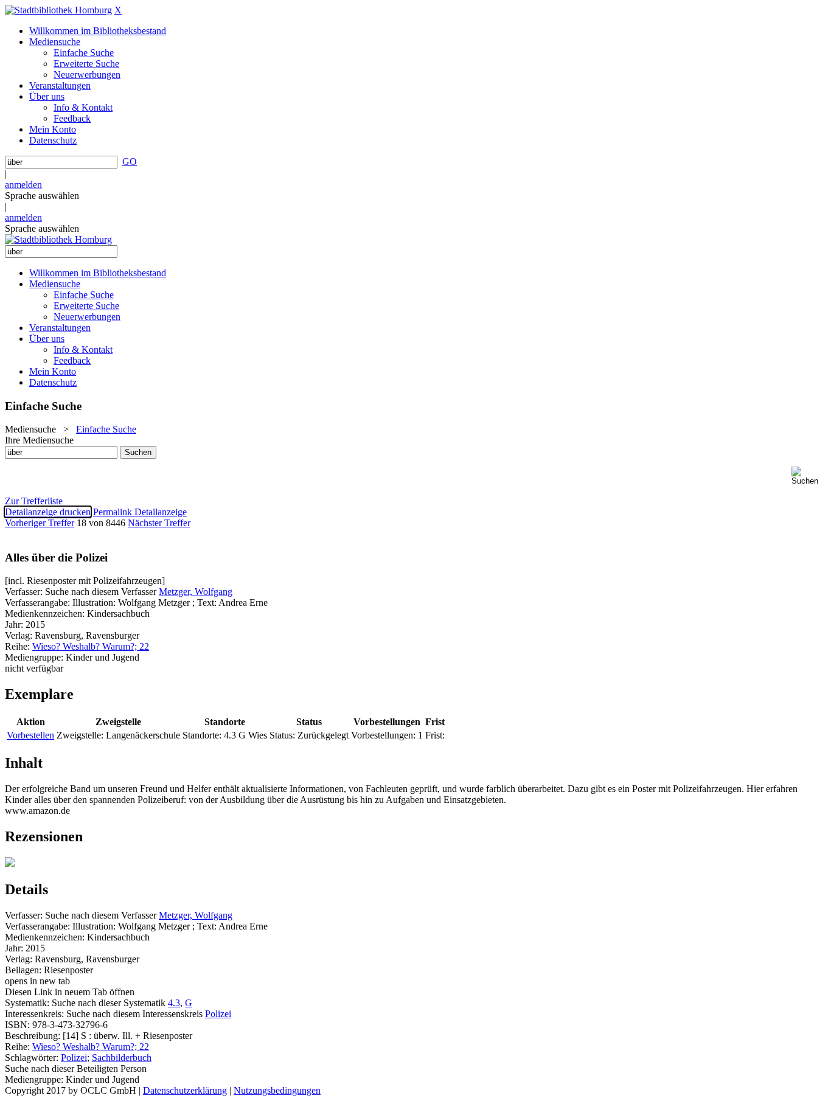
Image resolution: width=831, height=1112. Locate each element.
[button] (808, 476)
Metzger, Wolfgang (195, 591)
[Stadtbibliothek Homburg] (58, 10)
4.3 (174, 1003)
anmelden (23, 184)
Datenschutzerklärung (185, 1090)
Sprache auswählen (42, 195)
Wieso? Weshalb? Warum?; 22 (90, 646)
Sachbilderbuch (121, 1057)
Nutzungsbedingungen (277, 1090)
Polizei (218, 1014)
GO (129, 161)
